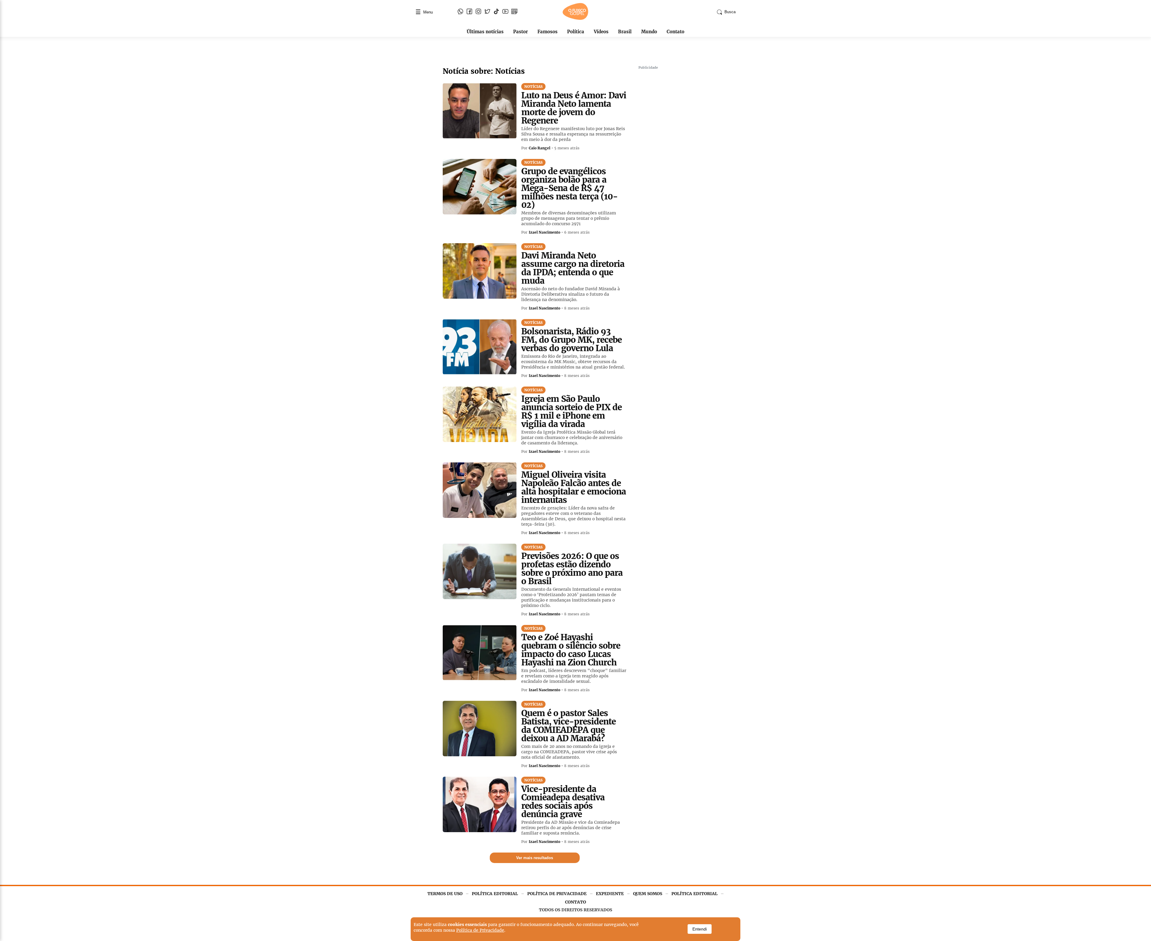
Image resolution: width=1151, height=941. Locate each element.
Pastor (520, 31)
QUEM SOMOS (647, 893)
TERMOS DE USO (444, 893)
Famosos (547, 31)
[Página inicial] (575, 19)
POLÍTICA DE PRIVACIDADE (557, 893)
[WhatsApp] (460, 12)
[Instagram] (478, 12)
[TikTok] (496, 12)
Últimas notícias (485, 31)
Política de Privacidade (480, 930)
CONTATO (575, 902)
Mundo (649, 31)
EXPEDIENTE (610, 893)
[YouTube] (505, 12)
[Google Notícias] (514, 12)
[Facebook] (469, 12)
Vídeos (601, 31)
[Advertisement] (683, 162)
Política (575, 31)
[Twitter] (487, 12)
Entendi (699, 929)
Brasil (625, 31)
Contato (675, 31)
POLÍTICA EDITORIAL (495, 893)
